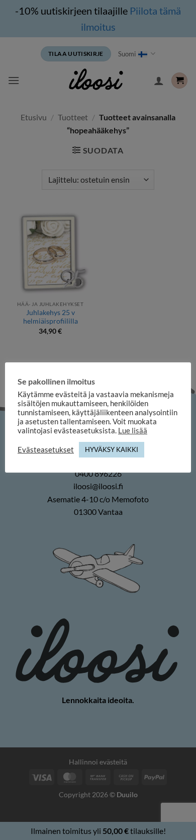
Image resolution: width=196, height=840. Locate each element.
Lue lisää (132, 430)
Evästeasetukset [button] (46, 449)
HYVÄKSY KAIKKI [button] (111, 449)
